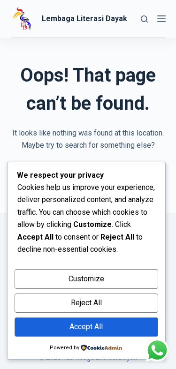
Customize (86, 278)
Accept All (86, 326)
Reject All (86, 302)
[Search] (144, 19)
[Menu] (161, 19)
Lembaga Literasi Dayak (84, 18)
